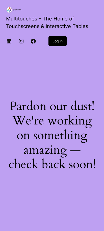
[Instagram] (21, 41)
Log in (58, 41)
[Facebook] (33, 41)
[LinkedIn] (9, 41)
